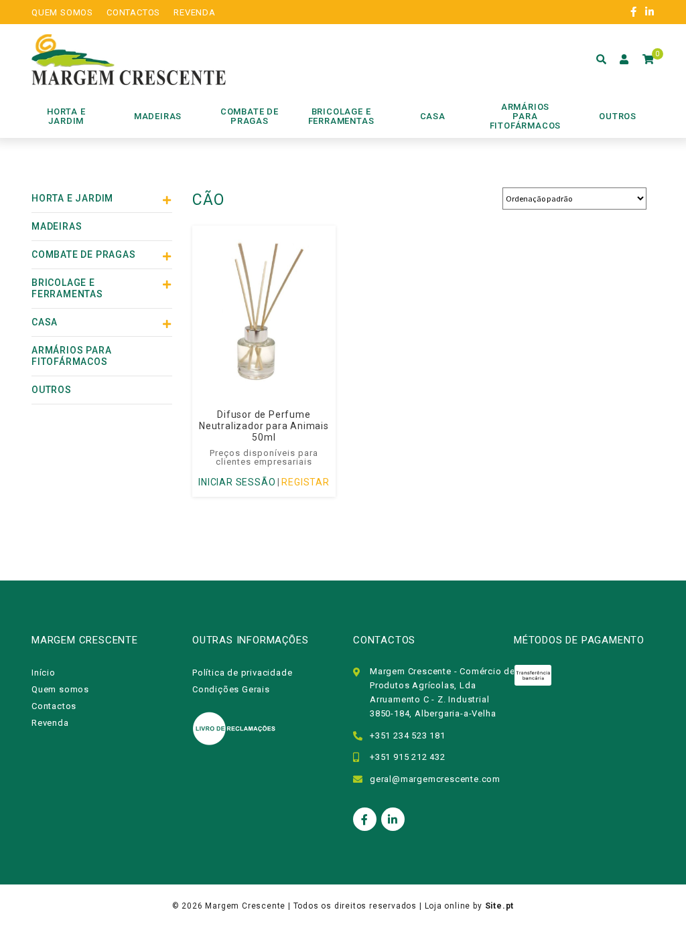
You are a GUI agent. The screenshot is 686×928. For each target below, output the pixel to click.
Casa (44, 322)
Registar (305, 482)
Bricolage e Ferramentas (67, 288)
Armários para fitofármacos (71, 356)
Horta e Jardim (72, 198)
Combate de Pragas (83, 254)
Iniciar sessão (236, 482)
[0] (648, 59)
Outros (51, 389)
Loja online (448, 906)
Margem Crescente (245, 906)
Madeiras (56, 226)
